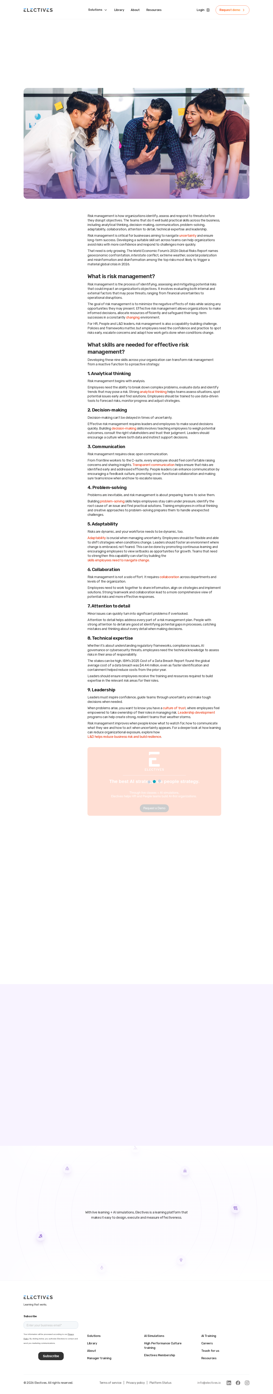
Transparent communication (153, 465)
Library (92, 1343)
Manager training (99, 1358)
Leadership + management (64, 46)
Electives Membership (159, 1355)
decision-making (124, 428)
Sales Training (103, 36)
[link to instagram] (247, 1383)
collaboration (169, 577)
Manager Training (149, 30)
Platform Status (160, 1383)
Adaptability (96, 538)
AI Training (208, 1336)
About (91, 1351)
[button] (154, 866)
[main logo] (38, 10)
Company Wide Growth (109, 24)
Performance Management (112, 41)
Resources (209, 1358)
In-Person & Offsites (152, 47)
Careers (207, 1343)
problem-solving (112, 501)
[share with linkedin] (44, 317)
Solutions (94, 1336)
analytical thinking (153, 392)
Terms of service (110, 1383)
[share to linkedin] (26, 317)
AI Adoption (101, 18)
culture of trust (174, 708)
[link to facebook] (238, 1383)
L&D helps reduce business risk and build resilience (124, 737)
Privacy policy (135, 1383)
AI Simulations (154, 1336)
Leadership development (196, 712)
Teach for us (210, 1351)
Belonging (144, 41)
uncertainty (187, 236)
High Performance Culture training (162, 1346)
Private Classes (104, 30)
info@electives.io (209, 1383)
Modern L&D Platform (152, 18)
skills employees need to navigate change (118, 560)
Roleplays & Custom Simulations (160, 24)
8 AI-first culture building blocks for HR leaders (99, 1078)
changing (133, 317)
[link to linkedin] (229, 1383)
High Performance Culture (111, 47)
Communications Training (155, 36)
